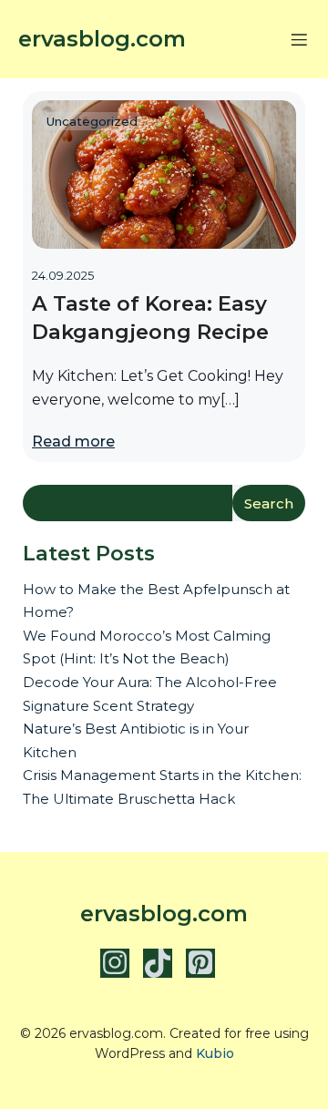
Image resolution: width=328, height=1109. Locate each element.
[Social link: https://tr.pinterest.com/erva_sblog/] (207, 963)
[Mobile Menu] (299, 39)
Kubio (215, 1053)
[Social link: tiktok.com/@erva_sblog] (164, 963)
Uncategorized (92, 121)
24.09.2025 (63, 275)
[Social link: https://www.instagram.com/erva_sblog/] (121, 963)
